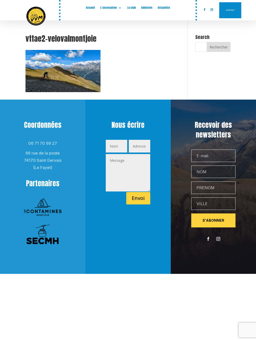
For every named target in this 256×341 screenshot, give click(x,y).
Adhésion (146, 7)
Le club (131, 7)
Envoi (138, 198)
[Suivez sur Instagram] (211, 9)
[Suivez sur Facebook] (204, 9)
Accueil (90, 7)
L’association (108, 7)
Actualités (164, 7)
